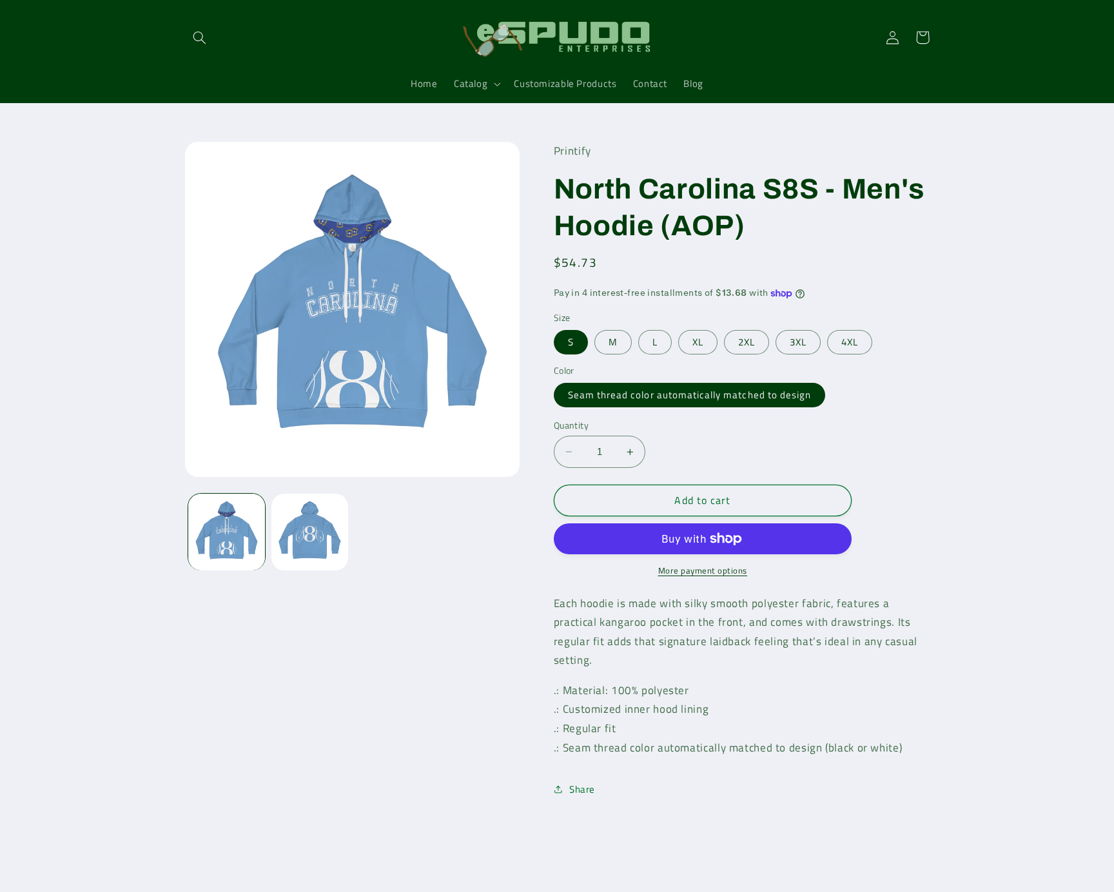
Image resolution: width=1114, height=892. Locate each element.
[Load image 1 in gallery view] (226, 532)
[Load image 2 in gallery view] (309, 532)
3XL (798, 341)
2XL (746, 341)
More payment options (703, 571)
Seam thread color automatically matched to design (689, 394)
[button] (200, 37)
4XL (849, 341)
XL (697, 341)
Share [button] (582, 789)
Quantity (571, 425)
